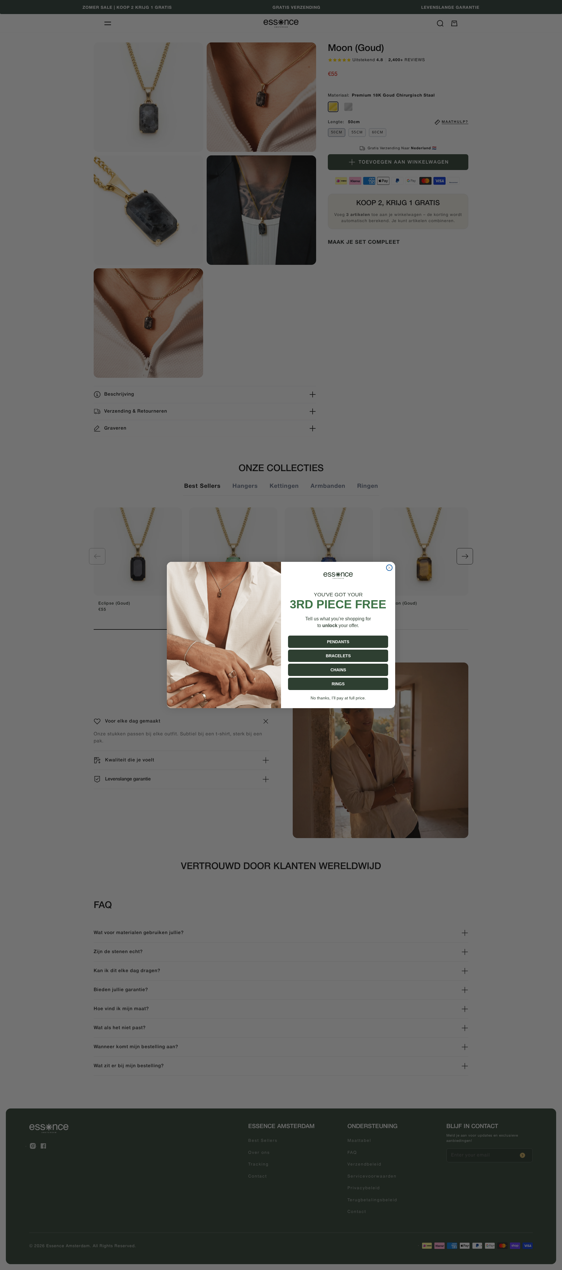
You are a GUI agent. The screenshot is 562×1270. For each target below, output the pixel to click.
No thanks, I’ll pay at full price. (338, 698)
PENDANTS (338, 641)
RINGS (338, 684)
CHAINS (338, 669)
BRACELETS (338, 655)
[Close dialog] (389, 568)
